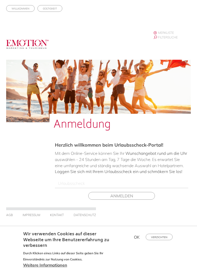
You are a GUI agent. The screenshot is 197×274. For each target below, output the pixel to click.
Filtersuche (168, 37)
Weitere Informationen (45, 265)
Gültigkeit (50, 8)
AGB (9, 215)
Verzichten (159, 237)
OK (137, 237)
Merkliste (166, 33)
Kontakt (57, 215)
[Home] (29, 47)
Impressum (31, 215)
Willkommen (20, 8)
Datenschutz (85, 215)
